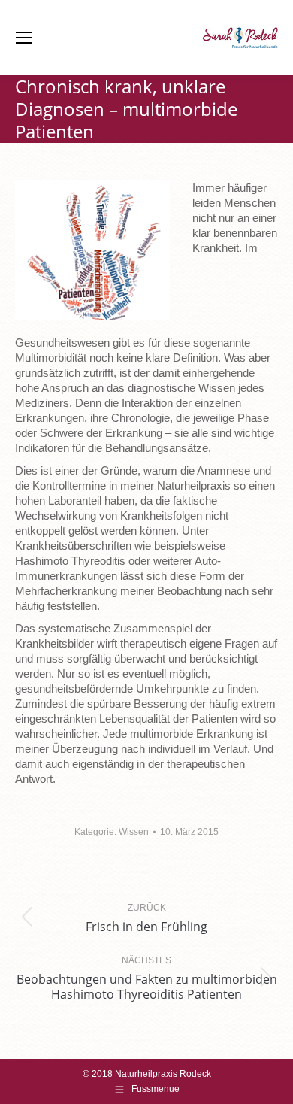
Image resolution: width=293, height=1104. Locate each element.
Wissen (134, 831)
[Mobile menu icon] (24, 38)
